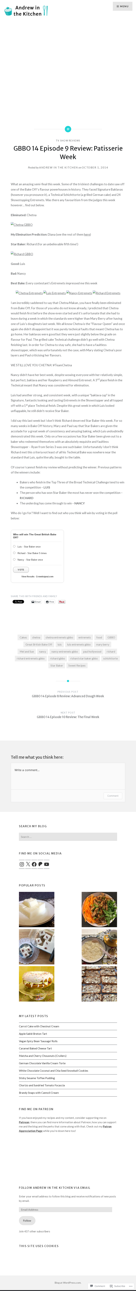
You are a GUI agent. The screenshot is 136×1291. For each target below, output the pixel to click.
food (99, 637)
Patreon (24, 1122)
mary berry (102, 644)
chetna (36, 637)
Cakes (23, 637)
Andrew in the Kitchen (58, 167)
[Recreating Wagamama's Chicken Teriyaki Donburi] (99, 910)
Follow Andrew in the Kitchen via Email (54, 1187)
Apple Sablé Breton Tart (33, 1033)
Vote (21, 569)
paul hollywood (92, 651)
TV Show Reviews (68, 140)
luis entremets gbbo (79, 644)
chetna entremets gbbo (59, 637)
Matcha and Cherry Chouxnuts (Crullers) (42, 1055)
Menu (124, 6)
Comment (112, 795)
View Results (28, 576)
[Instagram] (22, 864)
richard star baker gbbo (84, 658)
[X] (28, 864)
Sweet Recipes (77, 665)
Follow (27, 1220)
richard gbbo (57, 658)
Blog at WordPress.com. (68, 1282)
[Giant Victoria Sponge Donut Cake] (36, 984)
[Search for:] (68, 836)
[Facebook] (34, 864)
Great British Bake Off (39, 644)
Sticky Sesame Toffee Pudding (37, 1078)
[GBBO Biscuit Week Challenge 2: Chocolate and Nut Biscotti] (99, 984)
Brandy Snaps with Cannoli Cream (39, 1092)
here (87, 234)
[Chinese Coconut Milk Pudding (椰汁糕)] (36, 910)
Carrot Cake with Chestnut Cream (39, 1026)
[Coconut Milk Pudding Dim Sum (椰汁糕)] (36, 947)
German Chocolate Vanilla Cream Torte (42, 1063)
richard (111, 651)
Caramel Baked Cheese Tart (35, 1048)
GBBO (111, 637)
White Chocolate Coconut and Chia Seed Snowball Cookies (53, 1070)
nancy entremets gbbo (65, 651)
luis (60, 644)
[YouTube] (46, 864)
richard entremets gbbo (31, 658)
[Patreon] (40, 864)
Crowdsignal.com (44, 576)
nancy (42, 651)
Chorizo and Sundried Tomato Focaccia (42, 1085)
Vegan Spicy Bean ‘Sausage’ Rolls (38, 1041)
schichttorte (110, 658)
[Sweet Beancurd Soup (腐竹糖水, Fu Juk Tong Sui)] (99, 947)
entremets (84, 637)
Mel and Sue (27, 651)
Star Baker (56, 665)
